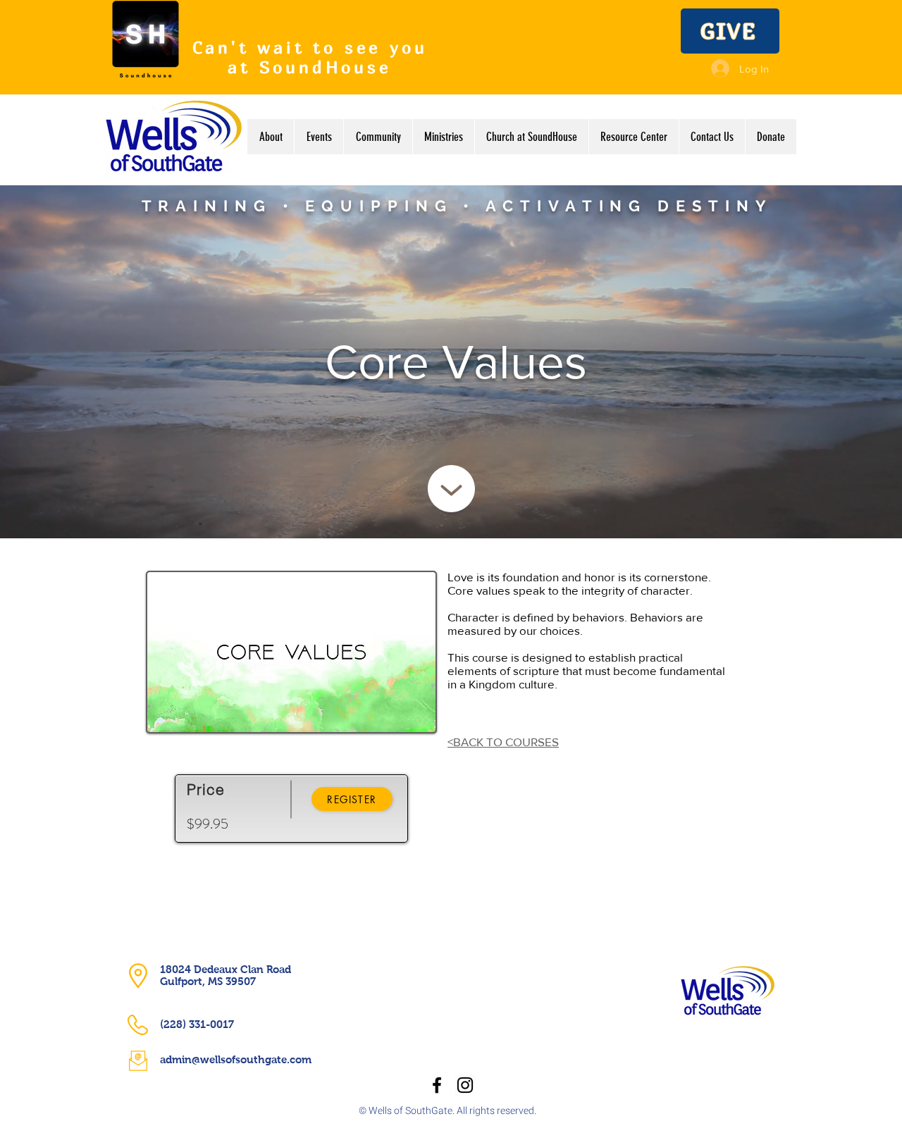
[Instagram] (465, 1085)
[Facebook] (436, 1085)
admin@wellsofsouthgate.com (235, 1059)
